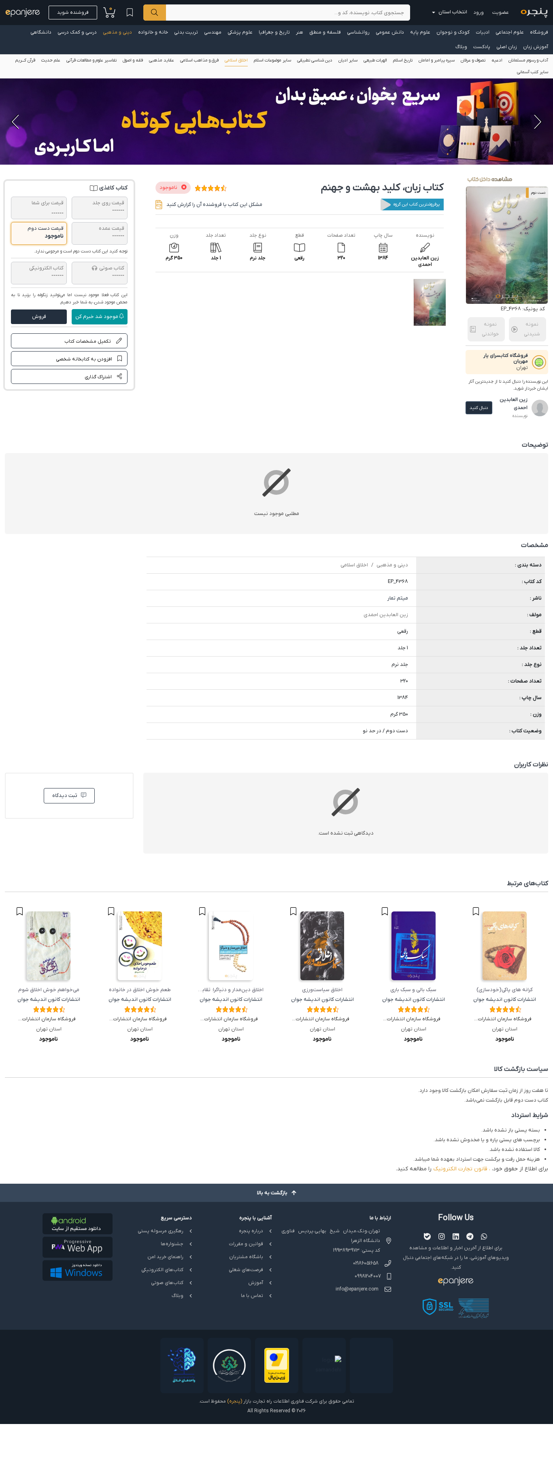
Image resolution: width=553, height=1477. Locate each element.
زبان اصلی (506, 47)
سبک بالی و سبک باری (413, 989)
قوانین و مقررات (246, 1244)
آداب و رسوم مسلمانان (528, 60)
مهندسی (212, 32)
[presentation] (537, 121)
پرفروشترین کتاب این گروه (416, 204)
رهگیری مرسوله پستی (160, 1231)
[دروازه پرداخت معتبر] (276, 1365)
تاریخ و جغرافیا (274, 32)
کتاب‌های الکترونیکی (162, 1270)
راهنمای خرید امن (165, 1257)
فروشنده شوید (73, 12)
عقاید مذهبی (161, 60)
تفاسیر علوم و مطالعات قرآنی (91, 60)
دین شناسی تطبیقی (314, 60)
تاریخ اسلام (403, 60)
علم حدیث (50, 60)
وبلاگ (461, 47)
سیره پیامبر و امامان (437, 60)
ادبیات (482, 32)
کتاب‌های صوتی (167, 1283)
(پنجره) (234, 1401)
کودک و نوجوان (453, 32)
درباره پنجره (251, 1231)
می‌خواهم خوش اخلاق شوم (48, 989)
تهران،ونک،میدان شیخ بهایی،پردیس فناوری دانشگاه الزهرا (330, 1236)
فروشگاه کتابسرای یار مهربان (505, 358)
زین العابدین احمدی (386, 614)
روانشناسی (358, 32)
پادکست (481, 47)
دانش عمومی (390, 32)
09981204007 (368, 1276)
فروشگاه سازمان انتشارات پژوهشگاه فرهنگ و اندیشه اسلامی (504, 1020)
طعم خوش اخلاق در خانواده (140, 989)
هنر (299, 32)
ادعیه (496, 60)
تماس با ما (252, 1296)
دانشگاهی (40, 32)
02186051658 (366, 1263)
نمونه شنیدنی (532, 329)
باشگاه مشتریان (246, 1257)
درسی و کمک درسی (77, 32)
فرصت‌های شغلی (246, 1270)
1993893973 (346, 1250)
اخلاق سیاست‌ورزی (322, 989)
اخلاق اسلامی (236, 60)
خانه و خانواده (153, 32)
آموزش (255, 1283)
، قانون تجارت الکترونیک (461, 1169)
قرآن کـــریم (25, 60)
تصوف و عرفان (473, 60)
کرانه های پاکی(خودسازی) (504, 989)
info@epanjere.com (357, 1289)
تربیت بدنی (186, 32)
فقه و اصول (133, 60)
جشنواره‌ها (172, 1244)
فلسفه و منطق (325, 32)
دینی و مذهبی (117, 32)
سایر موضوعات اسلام (272, 60)
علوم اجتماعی (510, 32)
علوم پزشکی (240, 32)
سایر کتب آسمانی (532, 72)
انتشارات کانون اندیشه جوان (504, 999)
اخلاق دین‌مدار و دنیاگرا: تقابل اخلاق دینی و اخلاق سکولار (231, 990)
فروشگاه (539, 32)
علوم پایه (420, 32)
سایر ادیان (347, 60)
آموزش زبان (535, 47)
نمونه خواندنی (490, 329)
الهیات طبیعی (375, 60)
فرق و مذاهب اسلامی (199, 60)
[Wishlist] (129, 12)
